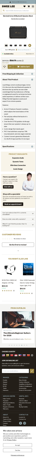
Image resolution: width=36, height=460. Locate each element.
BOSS (5, 386)
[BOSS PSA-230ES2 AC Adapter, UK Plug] (10, 270)
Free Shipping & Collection (13, 74)
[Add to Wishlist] (4, 67)
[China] (29, 355)
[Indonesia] (16, 355)
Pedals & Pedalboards (25, 386)
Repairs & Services (8, 407)
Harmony (5, 390)
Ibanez (5, 384)
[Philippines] (21, 355)
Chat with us (8, 187)
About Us (6, 417)
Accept (17, 445)
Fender (5, 380)
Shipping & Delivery (9, 403)
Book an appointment (13, 204)
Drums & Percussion (25, 390)
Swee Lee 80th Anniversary (19, 2)
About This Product (10, 80)
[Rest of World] (32, 355)
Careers (5, 423)
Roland (5, 382)
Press (4, 425)
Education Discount (25, 403)
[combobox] (18, 10)
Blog (20, 405)
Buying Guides (23, 407)
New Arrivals (23, 380)
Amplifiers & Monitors (25, 384)
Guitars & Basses (24, 382)
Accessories (22, 388)
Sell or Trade (6, 405)
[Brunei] (8, 355)
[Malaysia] (4, 355)
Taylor (5, 388)
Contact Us (22, 419)
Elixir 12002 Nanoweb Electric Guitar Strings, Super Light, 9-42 (27, 282)
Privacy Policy (11, 440)
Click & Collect (23, 400)
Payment (5, 400)
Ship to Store (29, 53)
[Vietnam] (12, 355)
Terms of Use (7, 419)
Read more (18, 339)
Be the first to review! (18, 18)
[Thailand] (25, 355)
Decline (17, 450)
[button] (6, 45)
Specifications (8, 146)
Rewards (21, 398)
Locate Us (22, 417)
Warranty (6, 409)
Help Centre (6, 398)
